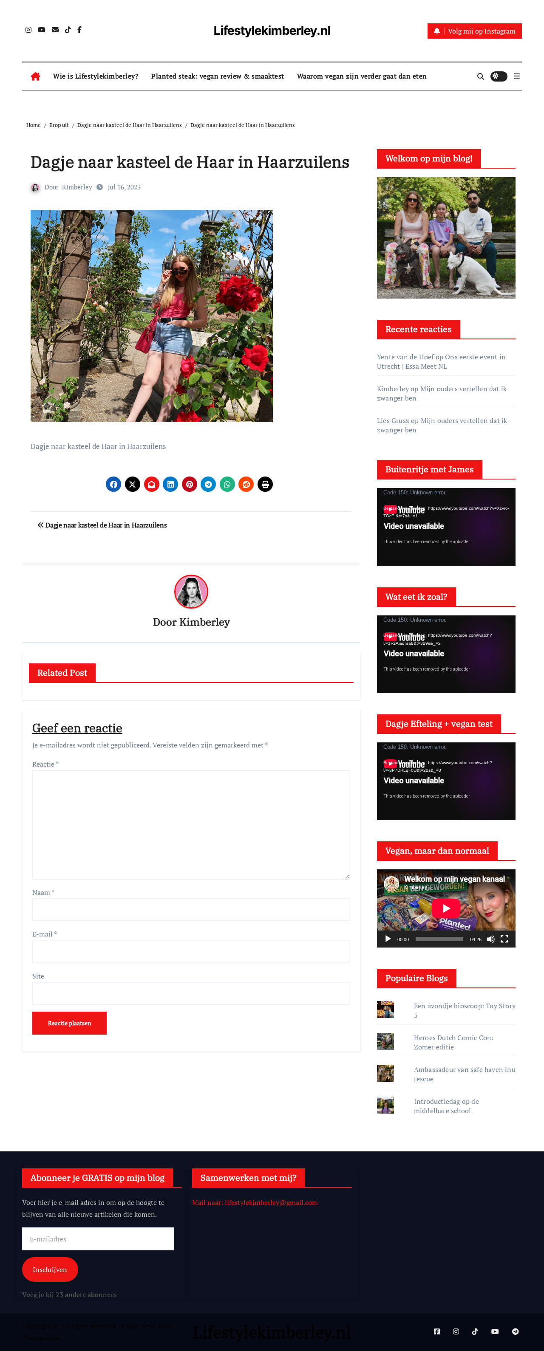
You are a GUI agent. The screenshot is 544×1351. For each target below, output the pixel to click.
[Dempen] (491, 939)
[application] (446, 527)
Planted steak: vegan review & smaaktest (217, 76)
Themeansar (40, 1338)
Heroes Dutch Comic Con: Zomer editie (454, 1042)
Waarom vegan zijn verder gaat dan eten (362, 76)
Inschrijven (50, 1269)
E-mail (44, 934)
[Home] (35, 76)
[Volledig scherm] (504, 939)
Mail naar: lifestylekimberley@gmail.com (255, 1202)
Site (38, 976)
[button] (517, 76)
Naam (43, 892)
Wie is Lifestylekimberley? (96, 76)
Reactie (45, 764)
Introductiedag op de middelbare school (446, 1106)
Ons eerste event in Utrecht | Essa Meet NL (441, 361)
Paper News (139, 1326)
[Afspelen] (388, 939)
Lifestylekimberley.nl (272, 30)
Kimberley (77, 187)
